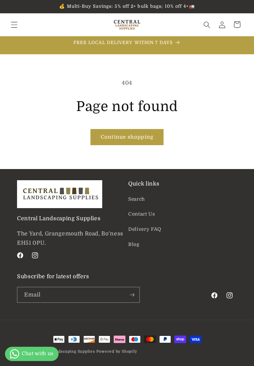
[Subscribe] (132, 295)
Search (136, 199)
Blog (134, 244)
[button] (14, 24)
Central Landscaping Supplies (64, 351)
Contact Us (141, 214)
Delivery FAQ (144, 229)
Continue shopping (127, 137)
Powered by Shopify (116, 351)
